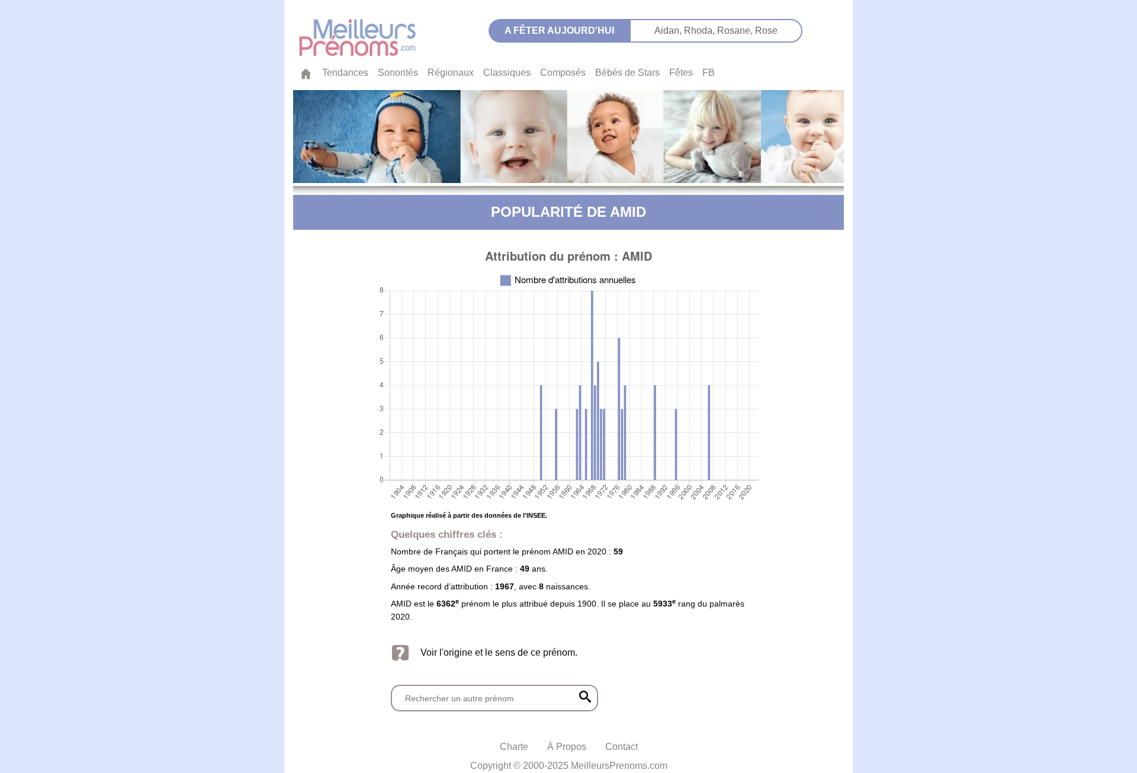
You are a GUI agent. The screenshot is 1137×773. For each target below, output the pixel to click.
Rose (766, 30)
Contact (621, 747)
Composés (563, 73)
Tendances (345, 73)
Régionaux (451, 73)
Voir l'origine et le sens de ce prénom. (498, 652)
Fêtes (681, 73)
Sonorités (398, 73)
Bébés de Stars (627, 73)
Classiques (507, 73)
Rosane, (736, 30)
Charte (514, 747)
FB (708, 73)
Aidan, (669, 30)
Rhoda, (700, 30)
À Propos (566, 747)
